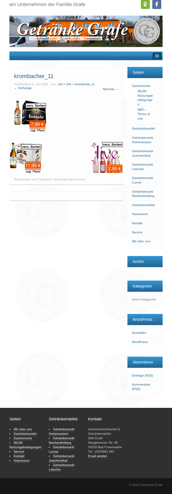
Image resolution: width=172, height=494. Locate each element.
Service (137, 232)
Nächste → (110, 89)
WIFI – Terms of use (144, 114)
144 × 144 (64, 84)
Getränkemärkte (143, 205)
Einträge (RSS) (142, 375)
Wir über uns (141, 241)
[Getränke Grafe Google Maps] (145, 4)
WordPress (140, 342)
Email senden (97, 456)
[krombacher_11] (30, 116)
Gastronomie (141, 85)
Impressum (140, 214)
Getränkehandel (143, 128)
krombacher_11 (85, 84)
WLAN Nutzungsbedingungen (145, 97)
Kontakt (137, 223)
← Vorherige (23, 88)
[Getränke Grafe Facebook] (156, 4)
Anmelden (139, 332)
